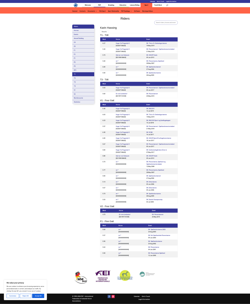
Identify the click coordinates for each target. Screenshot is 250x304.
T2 (75, 78)
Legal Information (171, 1)
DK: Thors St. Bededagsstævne (156, 43)
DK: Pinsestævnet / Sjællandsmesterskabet (160, 49)
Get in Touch (160, 1)
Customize (12, 296)
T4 (75, 86)
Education (123, 5)
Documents (91, 11)
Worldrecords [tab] (78, 98)
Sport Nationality (113, 11)
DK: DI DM (149, 132)
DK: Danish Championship (154, 199)
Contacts (82, 11)
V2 (74, 94)
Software (137, 11)
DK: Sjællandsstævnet (153, 67)
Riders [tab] (76, 26)
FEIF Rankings (125, 11)
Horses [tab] (76, 30)
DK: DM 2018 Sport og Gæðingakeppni (158, 120)
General (74, 11)
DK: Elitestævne (151, 182)
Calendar (152, 1)
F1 (74, 50)
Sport (146, 5)
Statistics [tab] (77, 102)
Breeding (111, 5)
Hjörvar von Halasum (122, 55)
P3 (74, 66)
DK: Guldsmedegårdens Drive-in (156, 150)
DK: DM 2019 (150, 108)
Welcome (88, 5)
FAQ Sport (102, 11)
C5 (74, 46)
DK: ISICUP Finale (151, 55)
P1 (74, 58)
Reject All (26, 296)
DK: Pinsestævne (153, 247)
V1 (74, 90)
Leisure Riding (134, 5)
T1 (75, 74)
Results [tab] (104, 31)
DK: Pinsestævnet (152, 93)
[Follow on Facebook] (109, 296)
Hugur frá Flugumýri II (123, 43)
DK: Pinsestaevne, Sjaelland (155, 61)
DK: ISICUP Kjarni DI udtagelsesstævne (158, 138)
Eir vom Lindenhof (121, 93)
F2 (74, 54)
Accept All (38, 296)
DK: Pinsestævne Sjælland (156, 253)
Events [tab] (76, 34)
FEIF (99, 5)
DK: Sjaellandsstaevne (153, 73)
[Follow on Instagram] (113, 296)
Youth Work (158, 5)
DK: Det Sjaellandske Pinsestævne (159, 235)
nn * (117, 61)
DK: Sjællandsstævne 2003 (156, 229)
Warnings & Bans (147, 11)
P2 (74, 62)
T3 (75, 82)
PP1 (75, 70)
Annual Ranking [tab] (78, 38)
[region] (25, 290)
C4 (74, 42)
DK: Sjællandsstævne (155, 241)
